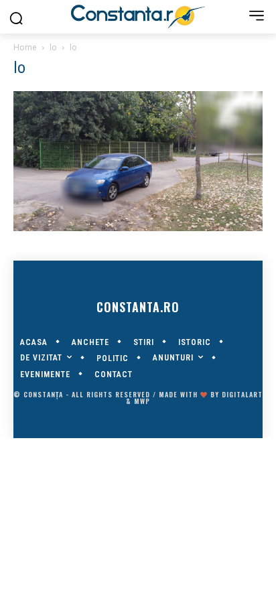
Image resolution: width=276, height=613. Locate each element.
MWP (142, 401)
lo (53, 47)
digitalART (242, 394)
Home (25, 47)
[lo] (138, 227)
